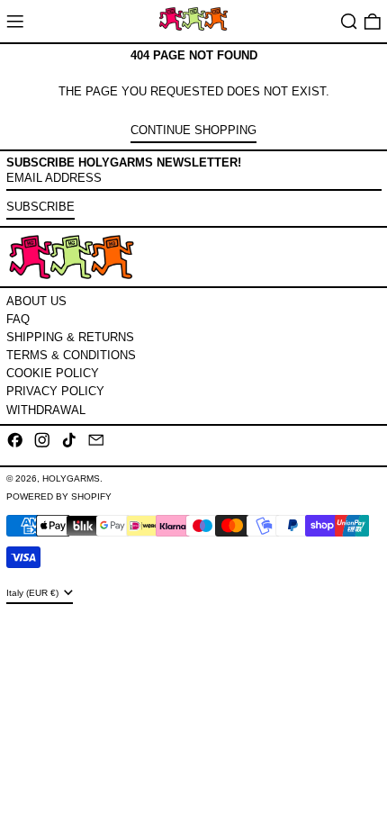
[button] (349, 21)
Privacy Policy (55, 391)
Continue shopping (193, 130)
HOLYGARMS (71, 478)
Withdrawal (46, 410)
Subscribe (40, 206)
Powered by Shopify (59, 496)
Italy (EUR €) (33, 593)
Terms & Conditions (71, 355)
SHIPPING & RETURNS (70, 337)
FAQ (18, 319)
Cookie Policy (52, 373)
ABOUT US (36, 301)
